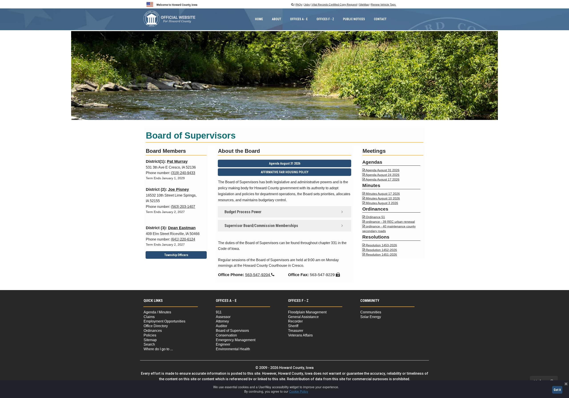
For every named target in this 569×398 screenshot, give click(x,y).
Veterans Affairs (300, 335)
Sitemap (150, 340)
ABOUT (276, 19)
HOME (259, 19)
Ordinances (153, 330)
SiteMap (364, 4)
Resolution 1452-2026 (379, 250)
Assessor (223, 317)
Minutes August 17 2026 (381, 193)
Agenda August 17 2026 (380, 179)
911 (219, 312)
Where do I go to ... (158, 349)
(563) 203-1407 (183, 207)
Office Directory (156, 326)
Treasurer (295, 330)
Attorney (222, 321)
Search (149, 344)
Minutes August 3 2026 (380, 203)
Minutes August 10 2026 (381, 198)
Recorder (295, 321)
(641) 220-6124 (183, 239)
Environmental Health (233, 349)
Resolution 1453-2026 (379, 245)
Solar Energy (370, 317)
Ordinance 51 (373, 217)
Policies (150, 335)
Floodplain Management (307, 312)
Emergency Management (235, 340)
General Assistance (303, 317)
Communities (370, 312)
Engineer (223, 344)
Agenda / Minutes (157, 312)
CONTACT (380, 19)
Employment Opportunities (165, 321)
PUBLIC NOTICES (354, 19)
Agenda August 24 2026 (380, 175)
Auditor (221, 326)
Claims (149, 317)
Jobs (307, 4)
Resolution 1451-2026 (379, 254)
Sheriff (293, 326)
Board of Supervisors (232, 330)
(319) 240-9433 (183, 173)
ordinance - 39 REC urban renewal (388, 221)
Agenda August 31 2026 (380, 170)
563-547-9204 (259, 275)
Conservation (226, 335)
